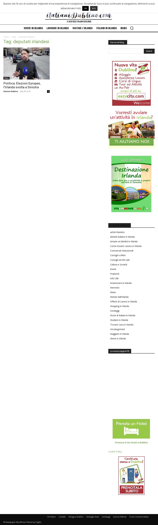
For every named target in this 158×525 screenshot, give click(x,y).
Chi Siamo (51, 516)
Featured (114, 273)
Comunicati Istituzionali (121, 250)
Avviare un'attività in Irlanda (123, 241)
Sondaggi (114, 310)
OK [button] (85, 8)
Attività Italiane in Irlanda (122, 236)
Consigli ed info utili (119, 259)
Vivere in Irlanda (118, 338)
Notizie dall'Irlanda (119, 296)
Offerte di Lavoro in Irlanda (123, 301)
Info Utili (114, 278)
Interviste (114, 287)
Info (94, 8)
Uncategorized (117, 329)
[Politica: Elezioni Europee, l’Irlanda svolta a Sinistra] (26, 63)
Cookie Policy (115, 451)
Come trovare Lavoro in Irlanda (125, 246)
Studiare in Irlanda (119, 320)
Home (6, 37)
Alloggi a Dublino (76, 516)
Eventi (113, 269)
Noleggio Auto (92, 516)
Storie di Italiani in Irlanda (122, 315)
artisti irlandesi (117, 232)
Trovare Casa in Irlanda (121, 324)
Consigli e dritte (118, 255)
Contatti (62, 516)
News (6, 78)
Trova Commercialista (138, 516)
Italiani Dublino (10, 91)
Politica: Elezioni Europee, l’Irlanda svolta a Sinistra (22, 85)
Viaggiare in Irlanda (119, 333)
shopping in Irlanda (119, 306)
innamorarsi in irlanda (121, 283)
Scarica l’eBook (119, 516)
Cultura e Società (118, 264)
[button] (131, 28)
